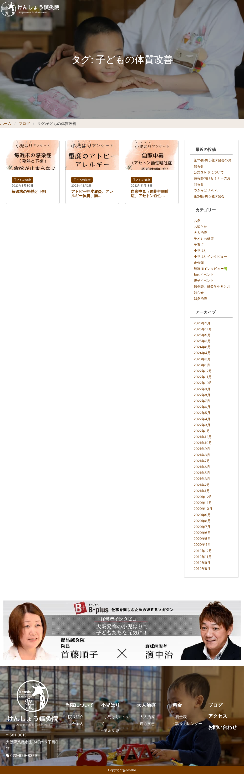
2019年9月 (202, 563)
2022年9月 (202, 389)
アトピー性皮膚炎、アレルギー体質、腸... (92, 193)
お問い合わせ (222, 727)
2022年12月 (203, 371)
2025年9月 (202, 335)
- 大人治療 (146, 716)
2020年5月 (202, 539)
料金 (177, 705)
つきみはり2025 (206, 190)
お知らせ (200, 226)
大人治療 (200, 233)
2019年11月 (203, 557)
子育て (199, 244)
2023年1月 (202, 365)
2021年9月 (202, 449)
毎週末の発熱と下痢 (29, 191)
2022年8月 (202, 395)
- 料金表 (180, 716)
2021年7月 (202, 461)
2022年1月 (202, 431)
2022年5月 (202, 413)
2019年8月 (202, 569)
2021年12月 (203, 437)
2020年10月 (203, 509)
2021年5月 (202, 473)
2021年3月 (202, 479)
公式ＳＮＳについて (209, 172)
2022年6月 (202, 407)
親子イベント (204, 280)
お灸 (197, 220)
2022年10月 (203, 383)
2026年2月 (202, 323)
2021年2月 (202, 485)
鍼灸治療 (200, 298)
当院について (79, 705)
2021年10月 (203, 443)
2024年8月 (202, 347)
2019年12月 (203, 551)
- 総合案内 (74, 723)
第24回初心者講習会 (209, 196)
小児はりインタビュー (210, 256)
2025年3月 (202, 341)
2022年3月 (202, 425)
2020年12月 (203, 497)
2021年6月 (202, 467)
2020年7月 (202, 527)
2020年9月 (202, 515)
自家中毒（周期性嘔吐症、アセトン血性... (150, 193)
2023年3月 (202, 359)
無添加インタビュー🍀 (211, 268)
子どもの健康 (22, 180)
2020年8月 (202, 521)
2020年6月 (202, 533)
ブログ (24, 123)
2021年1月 (202, 491)
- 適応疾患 (110, 730)
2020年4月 (202, 544)
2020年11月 (203, 503)
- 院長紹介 (74, 716)
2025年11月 (203, 329)
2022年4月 (202, 419)
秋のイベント (204, 274)
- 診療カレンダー (187, 723)
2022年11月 (203, 377)
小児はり (200, 250)
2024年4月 (202, 353)
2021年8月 (202, 455)
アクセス (217, 716)
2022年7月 (202, 401)
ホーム (5, 123)
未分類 (199, 263)
